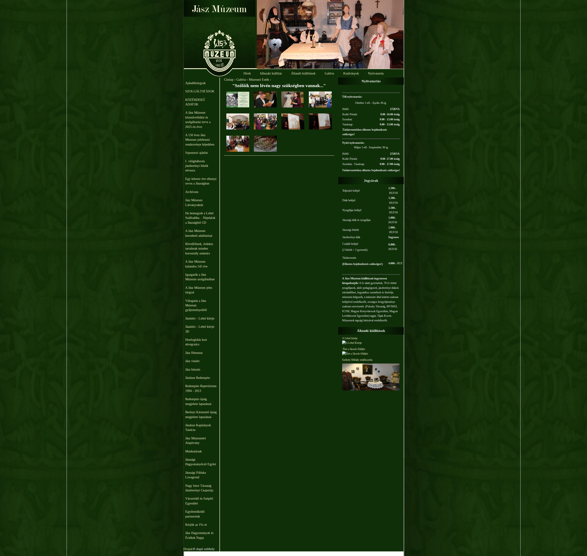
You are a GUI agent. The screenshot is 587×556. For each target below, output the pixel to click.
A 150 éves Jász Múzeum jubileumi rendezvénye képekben (199, 139)
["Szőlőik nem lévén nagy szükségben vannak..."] (237, 106)
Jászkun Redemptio (197, 378)
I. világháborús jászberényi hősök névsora (196, 166)
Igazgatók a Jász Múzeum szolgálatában (200, 277)
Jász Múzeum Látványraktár (194, 202)
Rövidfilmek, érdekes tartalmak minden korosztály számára (199, 248)
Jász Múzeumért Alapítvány (195, 441)
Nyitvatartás (376, 73)
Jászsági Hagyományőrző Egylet (200, 462)
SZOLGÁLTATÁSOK (199, 91)
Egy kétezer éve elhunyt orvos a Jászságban (200, 181)
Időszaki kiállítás (271, 73)
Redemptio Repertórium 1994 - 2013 (200, 388)
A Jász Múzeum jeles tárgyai (198, 290)
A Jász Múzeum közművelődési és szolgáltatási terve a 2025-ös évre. (197, 119)
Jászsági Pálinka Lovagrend (195, 475)
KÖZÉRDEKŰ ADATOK (195, 102)
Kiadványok (351, 73)
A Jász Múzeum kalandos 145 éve (196, 264)
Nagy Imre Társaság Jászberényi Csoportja (199, 488)
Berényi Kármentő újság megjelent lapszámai (201, 414)
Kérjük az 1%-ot (196, 524)
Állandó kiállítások (303, 73)
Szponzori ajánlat (196, 152)
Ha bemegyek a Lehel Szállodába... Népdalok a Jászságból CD (200, 218)
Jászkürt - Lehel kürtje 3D (199, 329)
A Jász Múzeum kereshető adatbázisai (198, 233)
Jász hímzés (192, 369)
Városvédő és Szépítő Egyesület (199, 501)
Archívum (191, 192)
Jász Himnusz (194, 353)
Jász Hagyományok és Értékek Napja (199, 535)
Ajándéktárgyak (195, 83)
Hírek (247, 73)
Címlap (228, 79)
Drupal (189, 549)
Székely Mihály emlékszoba (357, 359)
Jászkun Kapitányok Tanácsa (198, 428)
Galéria (329, 73)
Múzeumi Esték (259, 79)
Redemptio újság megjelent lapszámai (198, 401)
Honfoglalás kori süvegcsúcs (196, 342)
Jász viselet (192, 361)
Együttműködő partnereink (195, 514)
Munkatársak (193, 451)
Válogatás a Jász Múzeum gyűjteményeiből (196, 305)
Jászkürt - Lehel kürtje (199, 318)
